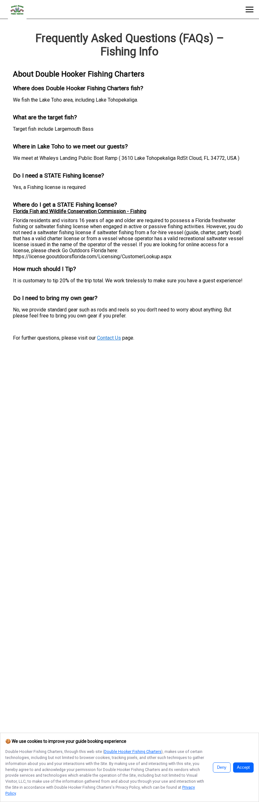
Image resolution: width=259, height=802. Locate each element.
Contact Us (109, 338)
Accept (243, 767)
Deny (221, 767)
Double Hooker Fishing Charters (132, 751)
